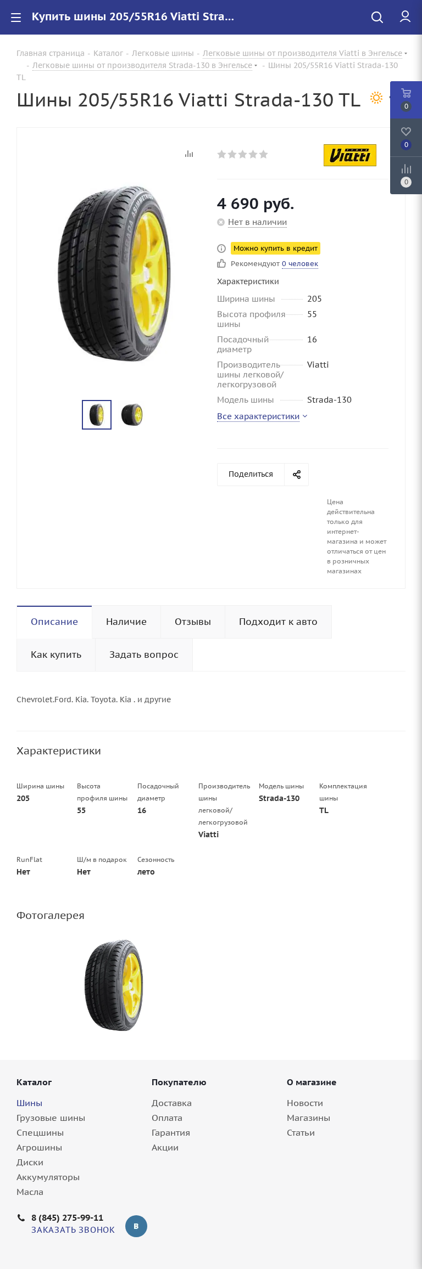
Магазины (308, 1117)
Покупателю (179, 1081)
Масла (29, 1191)
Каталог (34, 1081)
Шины (29, 1102)
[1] (222, 154)
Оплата (167, 1117)
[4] (253, 154)
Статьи (301, 1132)
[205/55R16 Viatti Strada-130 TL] (113, 985)
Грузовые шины (50, 1117)
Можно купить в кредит (276, 248)
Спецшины (40, 1132)
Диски (29, 1162)
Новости (305, 1102)
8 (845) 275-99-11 (67, 1217)
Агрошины (39, 1147)
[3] (243, 154)
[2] (232, 154)
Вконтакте (136, 1226)
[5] (264, 154)
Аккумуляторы (48, 1176)
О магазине (312, 1081)
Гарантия (171, 1132)
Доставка (172, 1102)
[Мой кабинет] (405, 17)
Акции (165, 1147)
